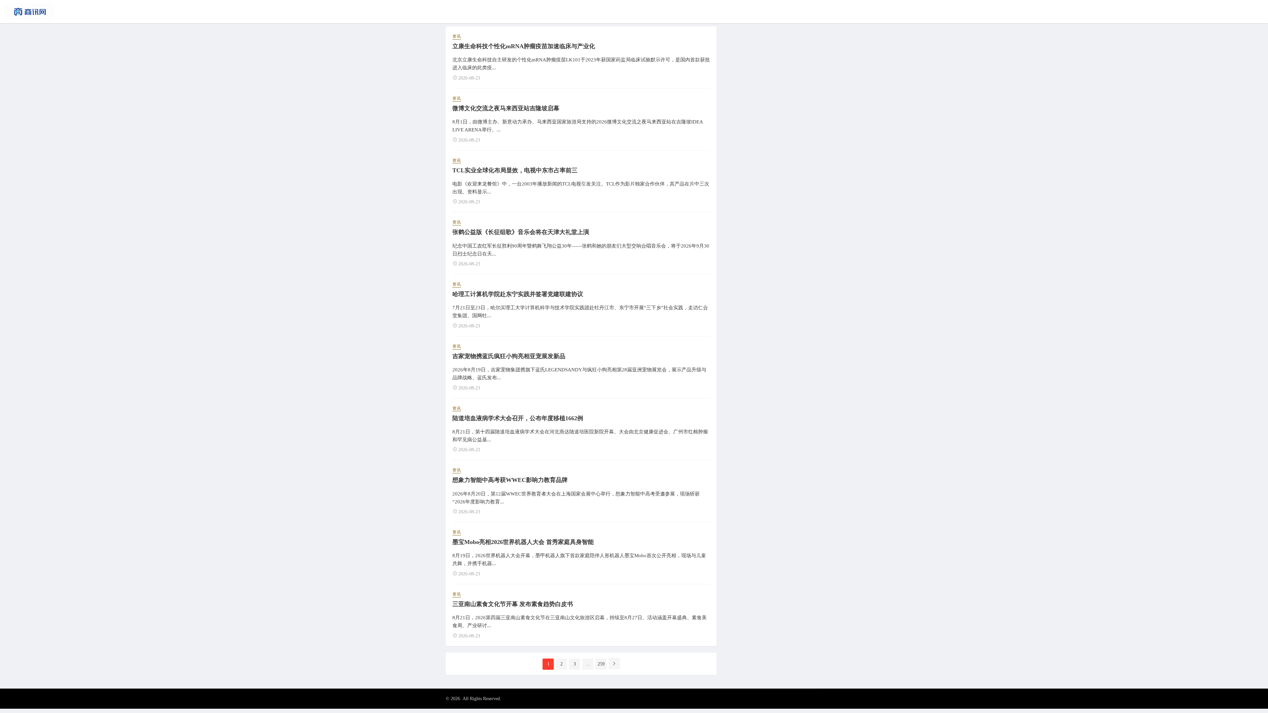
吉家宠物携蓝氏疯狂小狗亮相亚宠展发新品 (508, 356)
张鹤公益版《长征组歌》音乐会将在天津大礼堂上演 (520, 232)
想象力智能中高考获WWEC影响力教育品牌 (510, 480)
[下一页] (614, 663)
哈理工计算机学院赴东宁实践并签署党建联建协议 (517, 294)
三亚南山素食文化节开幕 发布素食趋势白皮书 (512, 604)
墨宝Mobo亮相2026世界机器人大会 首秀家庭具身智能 (523, 542)
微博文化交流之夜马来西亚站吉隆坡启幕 (505, 108)
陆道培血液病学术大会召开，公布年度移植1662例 (517, 418)
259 (601, 664)
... (588, 664)
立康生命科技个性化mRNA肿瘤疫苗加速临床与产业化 (523, 46)
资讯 (456, 36)
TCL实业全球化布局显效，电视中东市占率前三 (515, 170)
